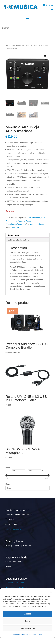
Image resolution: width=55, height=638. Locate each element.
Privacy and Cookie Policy (21, 634)
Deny (27, 621)
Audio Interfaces (33, 218)
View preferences (27, 628)
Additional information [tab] (18, 240)
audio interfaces (37, 224)
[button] (51, 591)
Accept (27, 614)
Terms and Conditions (14, 583)
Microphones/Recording (15, 224)
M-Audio (29, 45)
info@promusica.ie (13, 529)
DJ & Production (18, 45)
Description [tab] (13, 235)
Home (7, 45)
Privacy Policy (37, 634)
